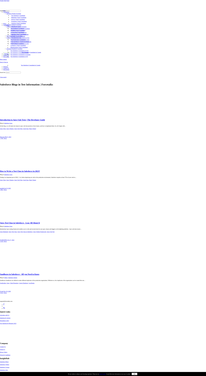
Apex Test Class (13, 231)
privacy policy (102, 374)
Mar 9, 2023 (8, 137)
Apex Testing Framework (39, 231)
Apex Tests (3, 128)
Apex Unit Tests (18, 128)
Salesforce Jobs (4, 370)
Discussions (6, 69)
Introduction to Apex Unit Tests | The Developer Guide (22, 120)
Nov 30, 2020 (7, 291)
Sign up (6, 62)
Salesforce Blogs (4, 362)
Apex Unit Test (50, 231)
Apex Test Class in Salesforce (25, 231)
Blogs (4, 23)
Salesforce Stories (12, 277)
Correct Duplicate (23, 283)
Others (5, 277)
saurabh (2, 188)
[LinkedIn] (4, 308)
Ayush (2, 291)
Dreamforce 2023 (4, 320)
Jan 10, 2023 (7, 188)
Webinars (5, 66)
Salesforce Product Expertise (13, 26)
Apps (8, 283)
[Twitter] (4, 306)
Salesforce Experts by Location (14, 49)
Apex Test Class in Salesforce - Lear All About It (20, 223)
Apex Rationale (4, 231)
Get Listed (4, 340)
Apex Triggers (10, 128)
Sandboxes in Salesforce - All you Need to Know (19, 274)
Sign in (2, 62)
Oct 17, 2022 (11, 240)
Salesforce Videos (4, 364)
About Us (2, 349)
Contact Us (6, 68)
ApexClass (26, 128)
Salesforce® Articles (5, 318)
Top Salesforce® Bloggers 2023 (8, 323)
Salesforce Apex (8, 123)
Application (3, 283)
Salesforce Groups (4, 367)
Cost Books (31, 283)
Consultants (6, 25)
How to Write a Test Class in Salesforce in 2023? (20, 171)
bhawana (2, 137)
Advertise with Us (4, 315)
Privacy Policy (3, 352)
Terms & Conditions (5, 355)
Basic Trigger (32, 128)
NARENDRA (4, 240)
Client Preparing (14, 283)
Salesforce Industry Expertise (13, 37)
